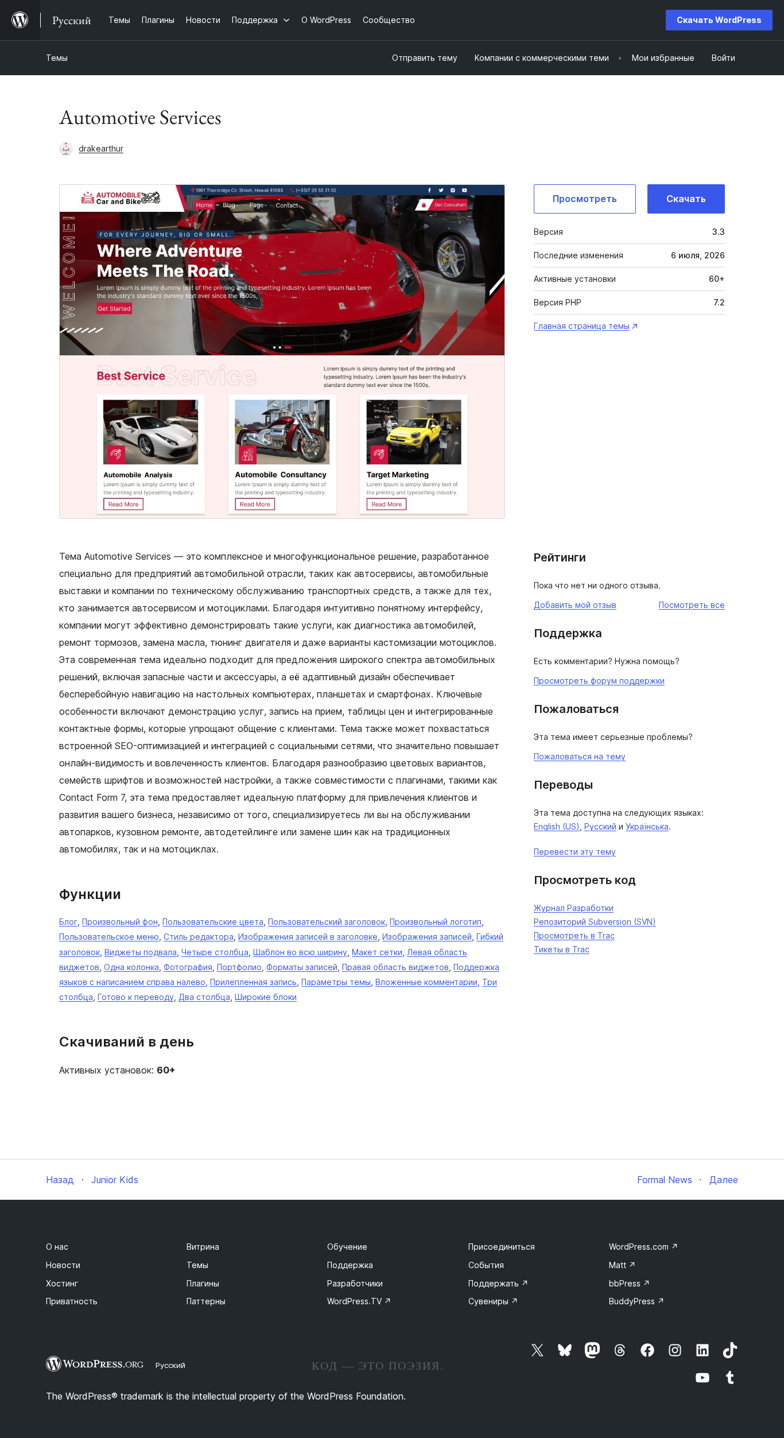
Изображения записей (427, 936)
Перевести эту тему (575, 851)
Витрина (203, 1246)
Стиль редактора (199, 936)
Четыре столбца (215, 952)
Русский (600, 826)
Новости (63, 1265)
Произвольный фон (120, 922)
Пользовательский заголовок (326, 922)
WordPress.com (643, 1246)
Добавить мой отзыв (575, 605)
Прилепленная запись (253, 982)
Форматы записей (301, 967)
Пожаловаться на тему (580, 756)
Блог (68, 922)
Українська (647, 826)
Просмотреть (585, 198)
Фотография (188, 967)
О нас (57, 1246)
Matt (622, 1265)
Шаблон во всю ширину (300, 952)
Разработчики (355, 1283)
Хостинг (62, 1283)
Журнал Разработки (574, 908)
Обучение (347, 1246)
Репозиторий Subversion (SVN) (595, 922)
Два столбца (204, 997)
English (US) (557, 826)
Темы (57, 58)
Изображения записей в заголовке (308, 936)
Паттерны (206, 1301)
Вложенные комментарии (426, 982)
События (486, 1265)
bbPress (629, 1283)
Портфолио (239, 967)
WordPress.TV (359, 1301)
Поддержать (498, 1283)
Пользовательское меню (109, 936)
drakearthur (101, 148)
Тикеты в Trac (561, 949)
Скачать (686, 198)
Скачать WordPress (719, 20)
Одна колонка (131, 967)
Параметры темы (336, 982)
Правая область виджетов (395, 967)
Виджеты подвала (140, 952)
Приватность (72, 1301)
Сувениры (493, 1301)
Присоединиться (501, 1246)
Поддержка (350, 1265)
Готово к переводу (136, 997)
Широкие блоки (266, 997)
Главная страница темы (582, 326)
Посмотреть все (692, 605)
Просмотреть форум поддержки (599, 680)
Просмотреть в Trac (574, 935)
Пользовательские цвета (212, 922)
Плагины (203, 1283)
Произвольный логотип (436, 922)
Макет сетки (377, 952)
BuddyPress (637, 1301)
